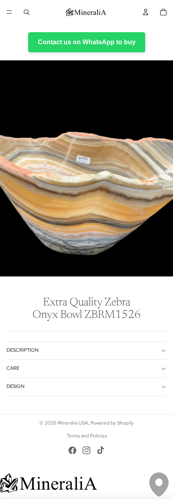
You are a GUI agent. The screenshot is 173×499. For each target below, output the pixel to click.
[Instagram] (86, 450)
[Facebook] (72, 450)
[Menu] (9, 12)
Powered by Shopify (112, 423)
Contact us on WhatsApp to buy (87, 42)
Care (12, 368)
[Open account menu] (145, 12)
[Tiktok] (100, 450)
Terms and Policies (87, 436)
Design (15, 386)
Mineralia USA (73, 423)
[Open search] (26, 12)
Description (22, 350)
